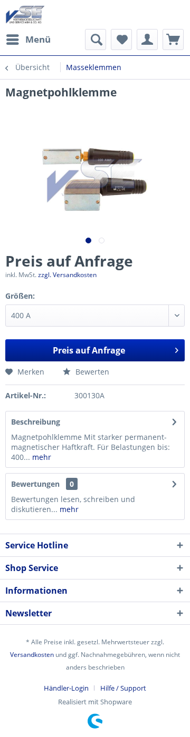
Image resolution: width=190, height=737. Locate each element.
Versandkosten (32, 654)
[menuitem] (28, 39)
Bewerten (91, 372)
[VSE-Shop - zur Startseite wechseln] (25, 14)
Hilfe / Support (123, 688)
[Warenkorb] (173, 39)
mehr (40, 457)
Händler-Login (66, 688)
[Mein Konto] (147, 39)
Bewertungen (35, 484)
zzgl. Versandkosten (67, 274)
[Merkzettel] (121, 39)
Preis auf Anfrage (89, 350)
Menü (38, 39)
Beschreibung (35, 422)
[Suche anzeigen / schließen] (95, 39)
